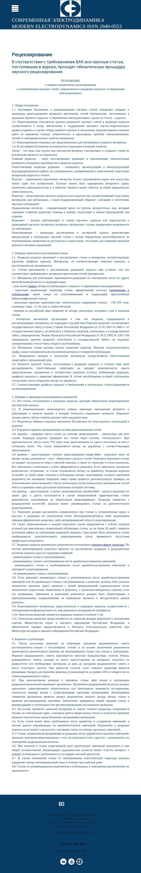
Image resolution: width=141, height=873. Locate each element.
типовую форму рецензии (108, 544)
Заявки (32, 286)
